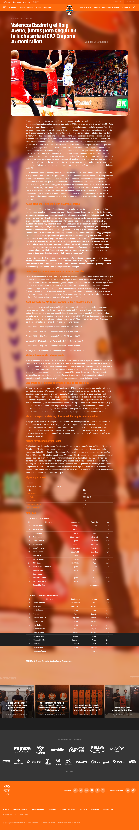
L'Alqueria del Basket (110, 7)
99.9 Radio (30, 497)
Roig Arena (125, 7)
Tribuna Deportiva (32, 508)
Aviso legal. (23, 822)
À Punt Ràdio (31, 501)
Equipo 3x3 (52, 809)
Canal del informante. (74, 822)
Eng (134, 2)
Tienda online (108, 809)
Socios (30, 7)
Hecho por (8, 824)
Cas (126, 2)
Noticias (83, 809)
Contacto (24, 814)
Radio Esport (31, 494)
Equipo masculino (18, 18)
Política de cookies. (45, 822)
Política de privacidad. (33, 822)
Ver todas (134, 678)
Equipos (22, 7)
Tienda (38, 7)
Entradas (12, 7)
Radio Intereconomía (33, 504)
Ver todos (69, 771)
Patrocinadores (9, 814)
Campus (97, 7)
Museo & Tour (85, 7)
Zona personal (116, 2)
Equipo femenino (37, 809)
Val (130, 2)
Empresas (47, 7)
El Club (6, 809)
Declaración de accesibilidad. (59, 822)
